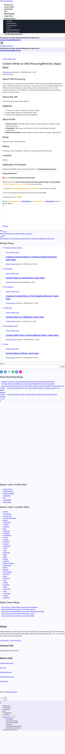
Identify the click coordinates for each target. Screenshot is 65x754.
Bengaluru (13, 518)
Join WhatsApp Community (13, 34)
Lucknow (6, 561)
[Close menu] (0, 702)
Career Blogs (8, 16)
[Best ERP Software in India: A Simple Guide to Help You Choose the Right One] (3, 396)
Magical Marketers (11, 692)
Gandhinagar (7, 535)
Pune (4, 580)
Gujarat (5, 537)
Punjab (5, 582)
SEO (5, 11)
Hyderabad (6, 546)
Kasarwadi (6, 552)
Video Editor (7, 502)
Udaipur (5, 595)
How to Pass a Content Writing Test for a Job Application (19, 607)
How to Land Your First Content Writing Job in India (17, 613)
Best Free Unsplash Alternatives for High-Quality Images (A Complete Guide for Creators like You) (32, 386)
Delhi (4, 529)
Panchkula (6, 578)
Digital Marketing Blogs (11, 25)
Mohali (5, 567)
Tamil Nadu (6, 593)
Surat (5, 591)
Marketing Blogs (7, 717)
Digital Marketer (9, 13)
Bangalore (6, 518)
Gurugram (6, 542)
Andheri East (7, 516)
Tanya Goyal (8, 72)
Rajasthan (6, 585)
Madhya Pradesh (8, 563)
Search (2, 363)
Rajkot (5, 587)
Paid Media (6, 495)
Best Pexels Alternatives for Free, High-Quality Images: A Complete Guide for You (33, 388)
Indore (5, 548)
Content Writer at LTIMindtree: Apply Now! (25, 317)
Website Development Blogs (12, 32)
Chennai (5, 524)
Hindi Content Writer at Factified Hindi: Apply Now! (16, 232)
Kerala (5, 554)
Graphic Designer (8, 493)
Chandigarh (7, 522)
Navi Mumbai (7, 572)
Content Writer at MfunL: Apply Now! (22, 353)
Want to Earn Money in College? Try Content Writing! (18, 616)
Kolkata (5, 559)
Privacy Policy (4, 640)
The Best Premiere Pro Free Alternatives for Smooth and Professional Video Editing (27, 381)
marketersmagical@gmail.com (10, 40)
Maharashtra (7, 565)
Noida (5, 576)
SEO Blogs (8, 27)
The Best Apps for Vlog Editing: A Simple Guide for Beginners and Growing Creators (28, 384)
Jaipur (5, 550)
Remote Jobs (8, 4)
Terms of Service (15, 640)
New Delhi (6, 574)
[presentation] (34, 248)
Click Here (26, 201)
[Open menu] (2, 43)
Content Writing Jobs (9, 59)
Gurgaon (6, 539)
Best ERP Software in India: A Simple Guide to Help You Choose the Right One (32, 394)
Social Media (8, 9)
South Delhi (6, 589)
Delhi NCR (6, 531)
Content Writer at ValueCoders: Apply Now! (25, 278)
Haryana (6, 544)
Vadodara (6, 597)
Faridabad (6, 533)
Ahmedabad (7, 514)
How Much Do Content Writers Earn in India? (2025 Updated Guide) (22, 611)
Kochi (5, 557)
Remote (5, 226)
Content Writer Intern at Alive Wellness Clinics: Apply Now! (32, 335)
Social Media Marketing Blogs (13, 29)
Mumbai (5, 570)
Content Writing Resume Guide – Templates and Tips (18, 609)
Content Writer (9, 7)
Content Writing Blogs (11, 23)
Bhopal (5, 520)
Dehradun (6, 526)
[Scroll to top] (1, 698)
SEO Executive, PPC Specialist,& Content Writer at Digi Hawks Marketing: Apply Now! (27, 237)
